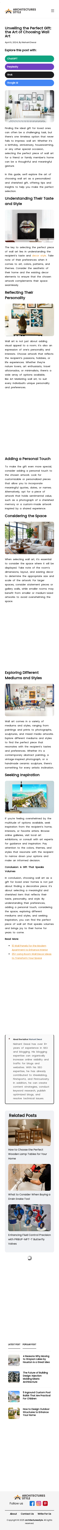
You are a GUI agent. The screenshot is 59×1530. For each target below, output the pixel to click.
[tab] (14, 1345)
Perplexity (12, 66)
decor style (39, 255)
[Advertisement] (29, 424)
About (13, 1513)
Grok (9, 74)
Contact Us (27, 1513)
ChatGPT (12, 58)
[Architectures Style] (29, 1496)
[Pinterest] (45, 1505)
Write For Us (44, 1513)
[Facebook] (32, 1505)
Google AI (12, 82)
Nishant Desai (29, 42)
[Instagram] (38, 1505)
